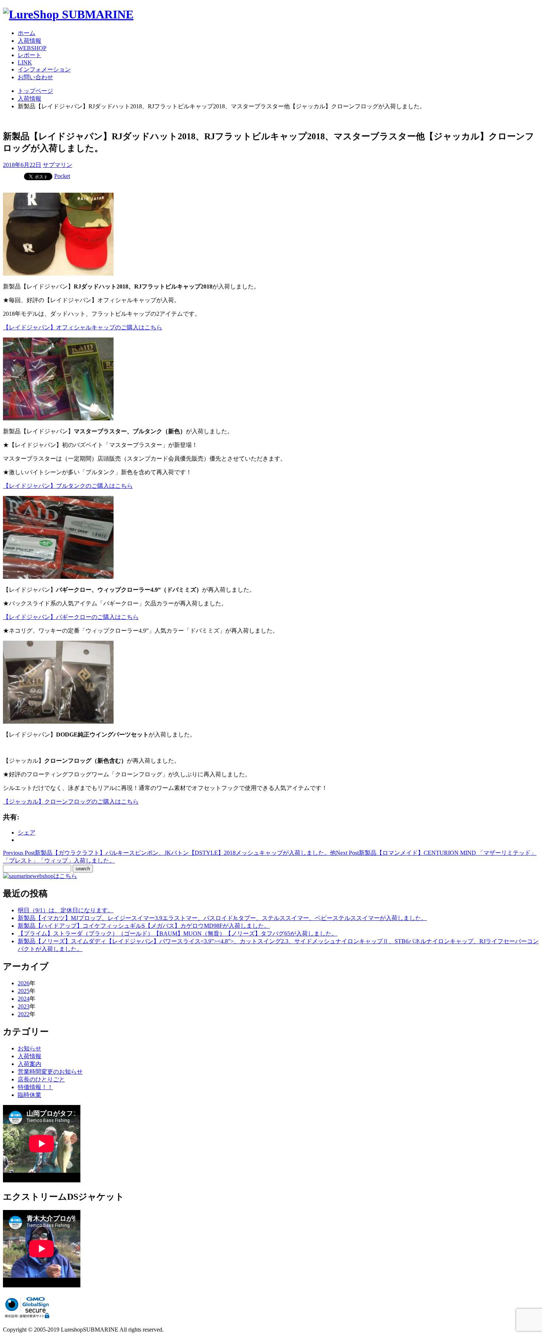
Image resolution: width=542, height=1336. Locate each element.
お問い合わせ (35, 77)
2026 (23, 983)
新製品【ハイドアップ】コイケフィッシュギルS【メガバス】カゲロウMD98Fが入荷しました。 (144, 926)
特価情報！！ (35, 1087)
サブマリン (57, 165)
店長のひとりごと (41, 1079)
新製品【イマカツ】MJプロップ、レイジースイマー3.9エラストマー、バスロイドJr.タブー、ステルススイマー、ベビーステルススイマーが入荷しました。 (222, 918)
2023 (23, 1006)
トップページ (35, 91)
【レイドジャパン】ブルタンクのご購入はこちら (68, 486)
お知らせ (29, 1048)
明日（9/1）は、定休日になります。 (66, 910)
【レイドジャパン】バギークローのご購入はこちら (71, 617)
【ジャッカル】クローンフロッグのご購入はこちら (71, 801)
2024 (23, 999)
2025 (23, 991)
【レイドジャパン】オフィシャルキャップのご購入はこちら (82, 327)
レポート (29, 55)
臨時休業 (29, 1095)
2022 (23, 1014)
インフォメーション (44, 69)
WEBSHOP (32, 48)
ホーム (26, 33)
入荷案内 (29, 1064)
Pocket (62, 176)
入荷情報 (29, 41)
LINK (25, 62)
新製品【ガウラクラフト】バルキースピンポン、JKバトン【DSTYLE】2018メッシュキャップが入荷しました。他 (169, 853)
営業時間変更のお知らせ (50, 1072)
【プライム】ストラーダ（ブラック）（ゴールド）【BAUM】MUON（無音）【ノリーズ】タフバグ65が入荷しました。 (177, 933)
